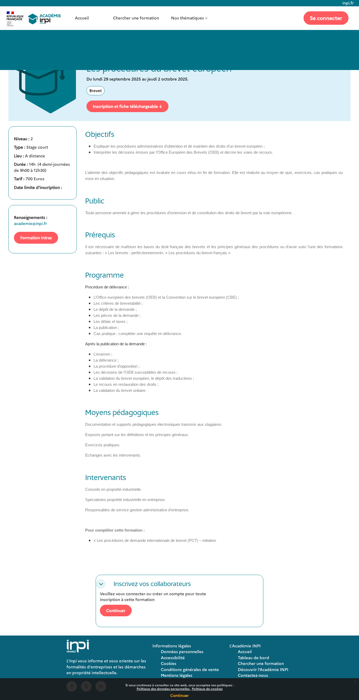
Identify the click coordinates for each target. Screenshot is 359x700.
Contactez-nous (253, 675)
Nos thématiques (187, 18)
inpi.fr (348, 3)
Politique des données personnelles (163, 688)
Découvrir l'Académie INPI (263, 669)
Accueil (82, 18)
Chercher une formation (136, 18)
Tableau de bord (253, 657)
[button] (100, 584)
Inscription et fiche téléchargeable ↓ (127, 106)
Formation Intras (36, 237)
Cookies (168, 663)
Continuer (179, 695)
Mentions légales (176, 675)
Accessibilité (173, 657)
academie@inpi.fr (30, 223)
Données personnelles (182, 651)
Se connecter (326, 17)
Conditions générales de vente (190, 669)
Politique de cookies (207, 688)
